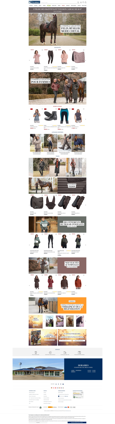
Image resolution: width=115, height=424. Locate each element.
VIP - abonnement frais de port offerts (35, 397)
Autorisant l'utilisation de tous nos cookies (77, 422)
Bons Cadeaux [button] (73, 5)
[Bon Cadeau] (36, 321)
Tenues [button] (59, 5)
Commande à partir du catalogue (34, 399)
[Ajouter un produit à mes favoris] (42, 50)
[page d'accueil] (34, 2)
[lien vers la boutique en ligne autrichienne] (53, 387)
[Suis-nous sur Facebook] (58, 384)
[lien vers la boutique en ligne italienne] (63, 387)
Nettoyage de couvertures (48, 401)
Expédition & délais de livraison (33, 394)
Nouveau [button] (31, 5)
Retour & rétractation (32, 396)
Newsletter (45, 396)
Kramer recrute (63, 396)
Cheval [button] (40, 5)
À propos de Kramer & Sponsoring (63, 394)
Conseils (45, 394)
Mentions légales (60, 401)
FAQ (29, 403)
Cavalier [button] (35, 5)
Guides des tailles (46, 399)
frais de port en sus (68, 410)
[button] (48, 5)
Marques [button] (68, 5)
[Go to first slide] (85, 29)
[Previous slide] (29, 29)
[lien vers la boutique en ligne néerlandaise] (57, 387)
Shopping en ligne (32, 390)
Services (45, 390)
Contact (45, 392)
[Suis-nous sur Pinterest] (61, 384)
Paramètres (38, 422)
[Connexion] (81, 2)
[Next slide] (85, 60)
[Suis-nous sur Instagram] (56, 384)
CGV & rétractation (61, 398)
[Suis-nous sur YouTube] (63, 384)
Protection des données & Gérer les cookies (64, 399)
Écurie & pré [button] (54, 5)
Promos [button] (63, 5)
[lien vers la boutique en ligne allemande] (51, 387)
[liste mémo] (83, 2)
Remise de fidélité (46, 397)
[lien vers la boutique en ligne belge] (59, 387)
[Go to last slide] (29, 60)
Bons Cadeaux (31, 401)
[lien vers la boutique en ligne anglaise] (61, 387)
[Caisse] (85, 2)
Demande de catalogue (47, 403)
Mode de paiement (32, 392)
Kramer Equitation (61, 390)
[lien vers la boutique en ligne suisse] (55, 387)
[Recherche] (78, 2)
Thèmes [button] (44, 5)
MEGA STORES (84, 5)
